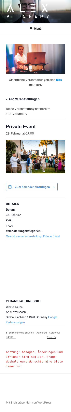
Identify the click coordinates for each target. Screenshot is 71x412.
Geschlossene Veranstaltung (24, 236)
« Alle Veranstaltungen (23, 99)
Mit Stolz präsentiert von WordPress (28, 402)
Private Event (51, 236)
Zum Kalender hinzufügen (32, 187)
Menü (37, 28)
